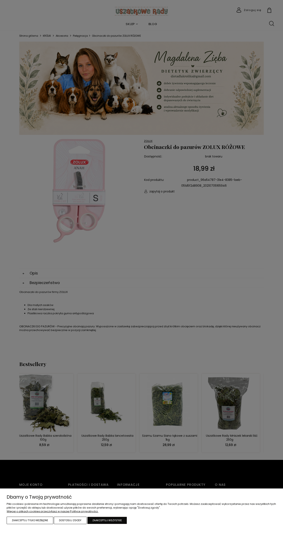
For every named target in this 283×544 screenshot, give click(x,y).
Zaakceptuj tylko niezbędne (30, 520)
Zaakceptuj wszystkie (107, 520)
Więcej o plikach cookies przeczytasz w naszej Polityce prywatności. (52, 511)
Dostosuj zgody (70, 520)
